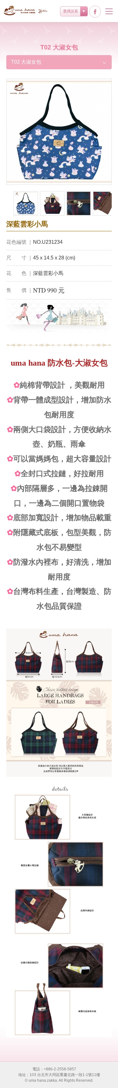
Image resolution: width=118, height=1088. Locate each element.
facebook (95, 12)
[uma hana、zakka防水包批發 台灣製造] (26, 10)
